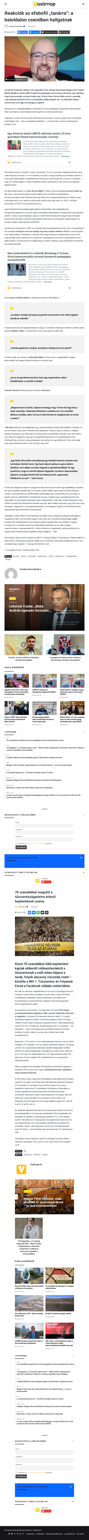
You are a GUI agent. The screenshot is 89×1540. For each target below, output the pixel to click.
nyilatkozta (29, 427)
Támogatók (80, 1534)
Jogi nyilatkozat (69, 1534)
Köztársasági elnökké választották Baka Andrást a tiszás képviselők (43, 719)
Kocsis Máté (32, 556)
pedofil (51, 556)
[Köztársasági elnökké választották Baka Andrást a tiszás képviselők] (44, 708)
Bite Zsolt (16, 556)
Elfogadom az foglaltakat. (35, 843)
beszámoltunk (24, 109)
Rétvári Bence (59, 556)
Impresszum (30, 1534)
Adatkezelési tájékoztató (54, 1534)
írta (57, 331)
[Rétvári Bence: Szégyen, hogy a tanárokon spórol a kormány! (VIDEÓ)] (72, 681)
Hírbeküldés (40, 1534)
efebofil (23, 556)
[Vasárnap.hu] (44, 4)
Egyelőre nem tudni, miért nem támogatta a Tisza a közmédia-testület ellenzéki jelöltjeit (17, 692)
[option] (44, 607)
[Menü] (6, 5)
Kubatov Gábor (42, 556)
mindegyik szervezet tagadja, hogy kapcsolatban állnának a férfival (42, 231)
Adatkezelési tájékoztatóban (36, 843)
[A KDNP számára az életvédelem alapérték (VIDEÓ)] (44, 681)
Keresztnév (19, 836)
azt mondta (44, 494)
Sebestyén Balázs (71, 556)
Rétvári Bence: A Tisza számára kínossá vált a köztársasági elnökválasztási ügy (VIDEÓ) (72, 719)
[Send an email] (24, 26)
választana (45, 390)
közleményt (70, 487)
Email (17, 822)
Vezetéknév (19, 829)
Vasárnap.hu (37, 1530)
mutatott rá (12, 298)
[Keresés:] (83, 5)
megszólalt (62, 357)
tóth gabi (8, 559)
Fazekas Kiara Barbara (16, 26)
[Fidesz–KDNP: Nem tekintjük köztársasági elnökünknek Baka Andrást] (17, 708)
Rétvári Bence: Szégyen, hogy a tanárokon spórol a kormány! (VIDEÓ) (72, 692)
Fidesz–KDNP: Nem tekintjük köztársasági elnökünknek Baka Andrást (16, 719)
